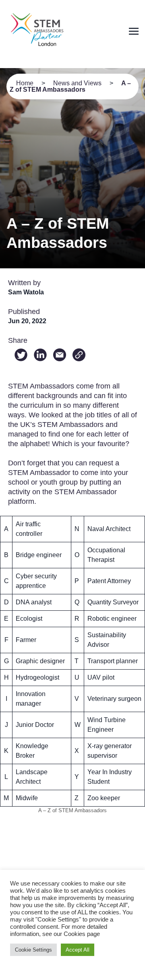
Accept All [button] (77, 950)
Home (24, 83)
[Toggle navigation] (134, 30)
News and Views (77, 83)
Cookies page (82, 934)
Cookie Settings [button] (33, 950)
